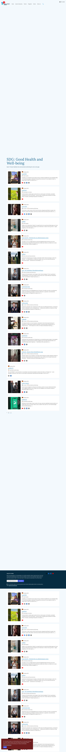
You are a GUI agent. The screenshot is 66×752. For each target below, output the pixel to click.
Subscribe (21, 580)
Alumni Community (18, 4)
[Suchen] (43, 4)
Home (13, 4)
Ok (4, 747)
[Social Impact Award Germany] (5, 3)
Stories (34, 4)
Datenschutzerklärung (7, 745)
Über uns (39, 4)
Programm (30, 4)
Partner (25, 4)
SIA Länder (63, 1)
